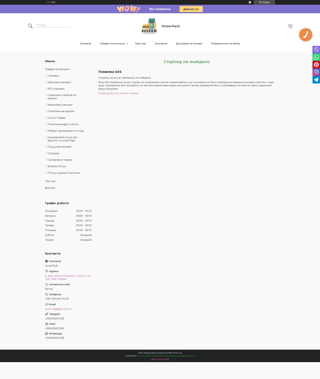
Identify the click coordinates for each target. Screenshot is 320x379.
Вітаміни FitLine (57, 166)
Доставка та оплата (189, 43)
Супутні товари (57, 117)
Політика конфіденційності (180, 355)
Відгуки (50, 187)
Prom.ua (177, 352)
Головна (85, 43)
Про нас (140, 43)
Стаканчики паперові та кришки (62, 97)
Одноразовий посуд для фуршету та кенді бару (62, 139)
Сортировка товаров (60, 159)
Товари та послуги (112, 43)
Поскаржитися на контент (151, 355)
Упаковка (53, 75)
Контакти (161, 43)
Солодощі (53, 153)
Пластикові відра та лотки (63, 124)
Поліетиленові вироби (61, 111)
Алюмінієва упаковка (60, 104)
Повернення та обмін (225, 43)
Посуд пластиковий (59, 146)
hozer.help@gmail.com (58, 308)
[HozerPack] (149, 26)
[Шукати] (30, 26)
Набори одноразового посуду (66, 130)
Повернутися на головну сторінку (118, 93)
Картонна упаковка (59, 82)
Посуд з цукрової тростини (64, 172)
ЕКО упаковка (56, 88)
